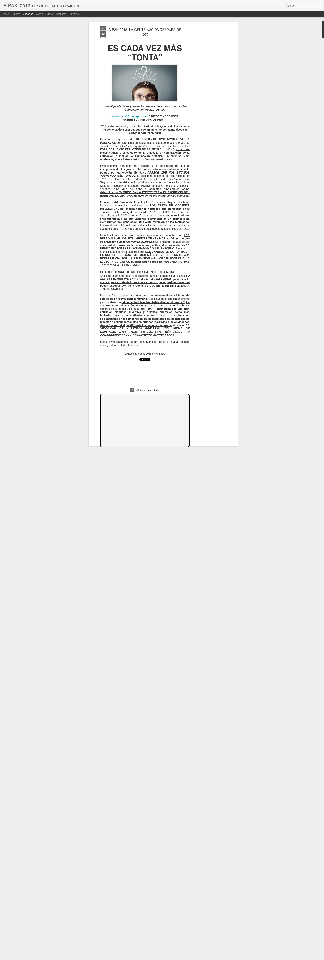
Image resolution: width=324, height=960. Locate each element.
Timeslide (74, 14)
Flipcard (16, 14)
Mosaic (39, 14)
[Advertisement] (208, 79)
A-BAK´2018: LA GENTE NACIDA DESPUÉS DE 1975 (145, 32)
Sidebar (49, 14)
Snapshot (61, 14)
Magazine (28, 14)
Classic (5, 14)
